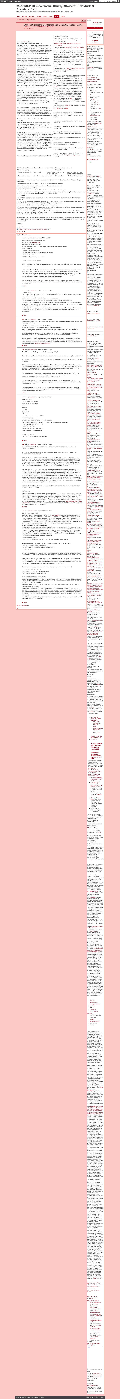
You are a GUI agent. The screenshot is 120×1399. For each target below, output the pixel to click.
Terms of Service (100, 1397)
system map (90, 89)
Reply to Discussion (23, 605)
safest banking (56, 515)
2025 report (90, 711)
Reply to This (21, 231)
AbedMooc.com (93, 927)
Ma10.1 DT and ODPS (93, 1300)
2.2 (99, 327)
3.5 (97, 321)
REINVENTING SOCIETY (95, 602)
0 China (92, 1000)
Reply (24, 286)
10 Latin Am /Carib (94, 1021)
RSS (18, 608)
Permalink (23, 238)
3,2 (90, 321)
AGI (97, 121)
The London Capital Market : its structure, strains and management (95, 380)
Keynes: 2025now (91, 1343)
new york (89, 1013)
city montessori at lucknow (61, 108)
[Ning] (4, 1)
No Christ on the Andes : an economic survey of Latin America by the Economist (95, 478)
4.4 (94, 313)
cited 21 (89, 377)
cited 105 (91, 371)
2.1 (97, 327)
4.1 (88, 313)
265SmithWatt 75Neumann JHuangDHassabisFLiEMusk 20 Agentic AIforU (55, 7)
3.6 (99, 321)
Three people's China (94, 576)
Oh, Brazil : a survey (94, 482)
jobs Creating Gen (93, 1344)
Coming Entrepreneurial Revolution (95, 770)
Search (118, 1)
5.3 (92, 305)
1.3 (88, 336)
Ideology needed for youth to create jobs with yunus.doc (33, 229)
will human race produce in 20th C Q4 (96, 778)
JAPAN (98, 684)
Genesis (96, 102)
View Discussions (30, 28)
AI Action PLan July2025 (93, 79)
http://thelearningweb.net (72, 155)
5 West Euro (93, 1009)
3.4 (94, 321)
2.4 (88, 328)
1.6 (95, 336)
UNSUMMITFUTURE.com (93, 176)
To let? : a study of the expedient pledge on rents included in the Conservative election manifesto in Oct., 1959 (94, 490)
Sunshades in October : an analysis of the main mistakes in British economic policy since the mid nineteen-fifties (95, 387)
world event (93, 931)
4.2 (90, 313)
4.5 (97, 313)
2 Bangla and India (95, 1004)
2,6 (92, 328)
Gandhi (55, 87)
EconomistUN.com (95, 1108)
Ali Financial (93, 1299)
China (98, 732)
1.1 (100, 334)
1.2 (102, 334)
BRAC (70, 98)
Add (85, 20)
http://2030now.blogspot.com (42, 343)
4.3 (92, 313)
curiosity (92, 897)
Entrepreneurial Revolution (95, 434)
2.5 (90, 328)
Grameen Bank (36, 242)
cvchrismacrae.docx (95, 115)
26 (93, 576)
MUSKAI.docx (90, 148)
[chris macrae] (20, 28)
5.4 (94, 305)
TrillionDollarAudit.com (28, 41)
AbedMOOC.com (94, 1106)
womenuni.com (95, 1286)
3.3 (92, 321)
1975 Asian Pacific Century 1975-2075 (98, 730)
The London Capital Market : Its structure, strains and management (95, 528)
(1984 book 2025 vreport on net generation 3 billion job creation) (96, 785)
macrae (92, 707)
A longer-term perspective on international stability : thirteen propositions (94, 542)
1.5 (93, 336)
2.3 (102, 327)
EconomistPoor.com (96, 1107)
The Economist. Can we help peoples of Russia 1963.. (96, 738)
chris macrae (33, 26)
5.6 (98, 305)
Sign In (96, 1)
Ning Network (97, 23)
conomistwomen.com (92, 861)
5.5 (96, 305)
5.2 (90, 305)
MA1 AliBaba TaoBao (92, 1297)
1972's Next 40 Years (95, 1302)
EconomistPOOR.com (92, 891)
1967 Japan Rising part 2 (96, 719)
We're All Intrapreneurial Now (94, 775)
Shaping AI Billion (91, 81)
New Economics (91, 1089)
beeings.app (92, 1393)
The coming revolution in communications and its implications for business (94, 535)
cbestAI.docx (90, 193)
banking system (97, 1377)
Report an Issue (90, 1397)
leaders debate (97, 1309)
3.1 (88, 321)
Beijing (94, 1278)
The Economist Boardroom (94, 1337)
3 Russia (92, 1006)
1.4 (91, 336)
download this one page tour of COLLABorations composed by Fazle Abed (95, 950)
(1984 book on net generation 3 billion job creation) (96, 1320)
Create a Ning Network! (15, 1)
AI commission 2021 (92, 77)
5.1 (88, 305)
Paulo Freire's (68, 105)
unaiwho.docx (90, 149)
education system (97, 1375)
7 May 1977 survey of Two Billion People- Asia (97, 724)
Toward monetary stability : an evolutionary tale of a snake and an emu (95, 496)
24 (95, 562)
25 (88, 567)
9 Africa (92, 1019)
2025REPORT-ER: (92, 126)
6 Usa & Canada (94, 1011)
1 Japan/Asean (94, 1002)
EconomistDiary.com (92, 159)
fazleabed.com (93, 1285)
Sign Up (91, 1)
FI (97, 104)
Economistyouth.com (93, 1112)
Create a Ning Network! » (95, 27)
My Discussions (31, 19)
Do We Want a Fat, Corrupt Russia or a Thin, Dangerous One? (94, 448)
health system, (96, 1373)
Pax (100, 108)
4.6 (98, 313)
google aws (98, 123)
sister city (97, 1390)
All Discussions (21, 19)
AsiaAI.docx (90, 67)
